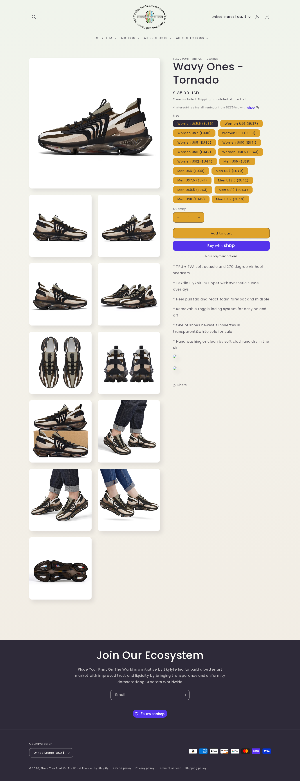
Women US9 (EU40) (194, 142)
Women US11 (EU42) (194, 152)
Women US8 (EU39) (239, 133)
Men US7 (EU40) (230, 171)
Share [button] (182, 385)
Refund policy (122, 768)
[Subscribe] (184, 695)
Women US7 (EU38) (194, 133)
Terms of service (169, 768)
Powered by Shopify (95, 768)
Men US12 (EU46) (230, 199)
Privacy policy (145, 768)
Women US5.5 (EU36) (195, 123)
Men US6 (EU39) (191, 171)
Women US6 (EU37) (241, 123)
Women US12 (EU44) (195, 161)
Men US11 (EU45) (191, 199)
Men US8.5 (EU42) (233, 180)
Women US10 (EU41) (239, 142)
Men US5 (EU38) (237, 161)
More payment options (221, 256)
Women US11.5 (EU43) (240, 152)
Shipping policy (195, 768)
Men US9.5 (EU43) (192, 190)
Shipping (204, 99)
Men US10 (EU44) (233, 190)
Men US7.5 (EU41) (192, 180)
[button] (34, 17)
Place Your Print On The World (61, 768)
